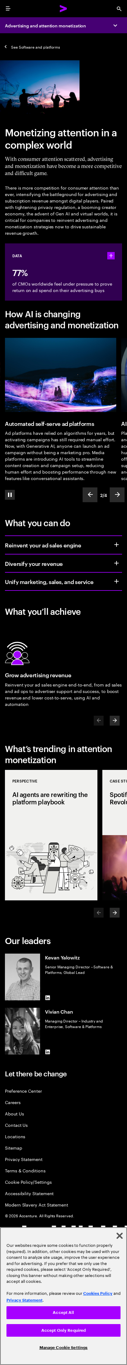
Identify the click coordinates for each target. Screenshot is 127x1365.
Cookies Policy (98, 1293)
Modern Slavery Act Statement (36, 1204)
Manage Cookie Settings (63, 1348)
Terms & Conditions (25, 1170)
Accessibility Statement (29, 1193)
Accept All (63, 1313)
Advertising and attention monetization (45, 25)
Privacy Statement (24, 1159)
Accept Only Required (63, 1330)
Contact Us (16, 1125)
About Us (14, 1113)
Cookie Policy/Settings (28, 1182)
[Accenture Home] (63, 8)
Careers (13, 1102)
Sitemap (13, 1147)
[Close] (119, 1236)
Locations (15, 1136)
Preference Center (23, 1090)
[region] (63, 1296)
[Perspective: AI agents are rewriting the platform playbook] (51, 835)
